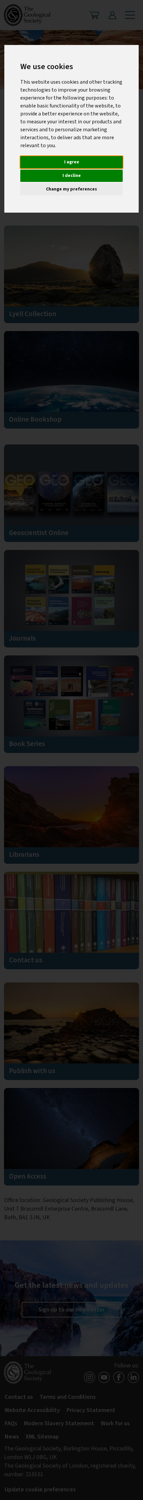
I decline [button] (72, 175)
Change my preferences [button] (71, 189)
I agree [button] (71, 162)
